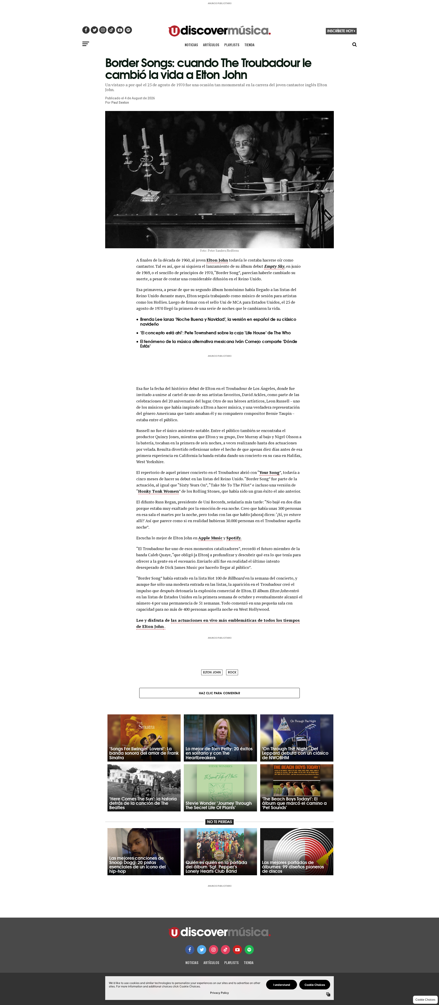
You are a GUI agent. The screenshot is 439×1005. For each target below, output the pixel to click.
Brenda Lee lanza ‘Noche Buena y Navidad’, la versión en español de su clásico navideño (218, 321)
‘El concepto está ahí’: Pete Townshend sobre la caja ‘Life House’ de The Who (215, 332)
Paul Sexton (120, 102)
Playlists (231, 44)
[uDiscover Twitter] (201, 949)
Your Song (269, 472)
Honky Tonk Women (158, 491)
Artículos (211, 44)
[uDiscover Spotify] (249, 949)
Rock (232, 672)
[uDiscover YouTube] (237, 949)
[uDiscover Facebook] (189, 949)
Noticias (191, 44)
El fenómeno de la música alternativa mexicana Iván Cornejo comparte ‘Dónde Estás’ (218, 343)
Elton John (217, 260)
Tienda (249, 44)
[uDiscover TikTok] (225, 949)
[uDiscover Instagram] (213, 949)
